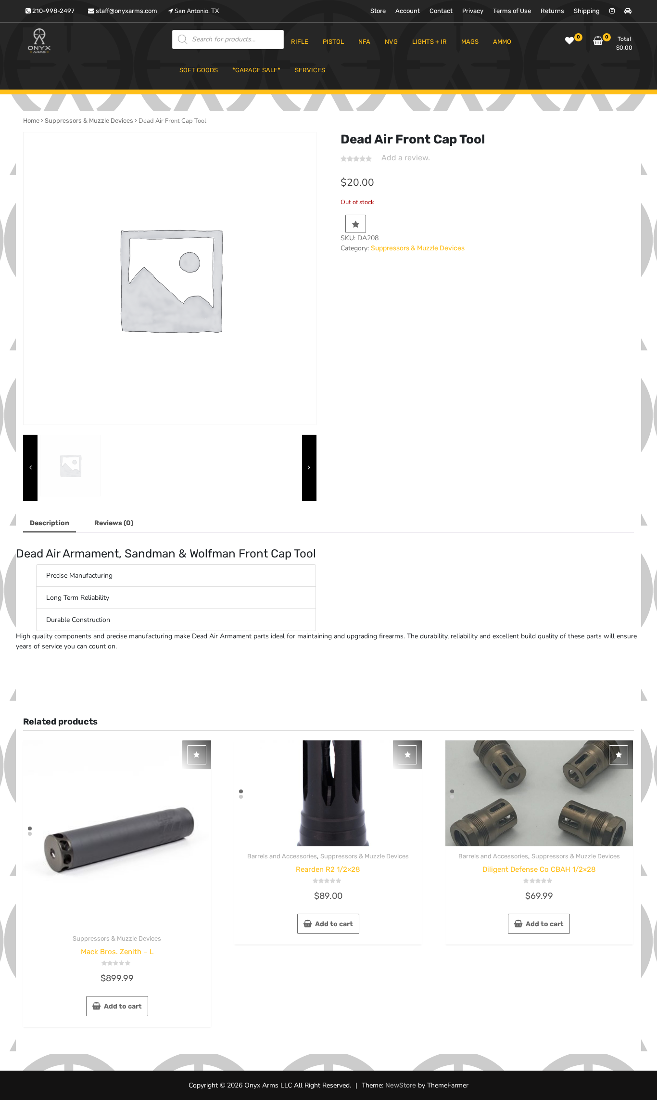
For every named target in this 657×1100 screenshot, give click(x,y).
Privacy (472, 10)
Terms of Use (512, 10)
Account (407, 10)
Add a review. (405, 157)
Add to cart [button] (123, 1006)
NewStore (400, 1085)
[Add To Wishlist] (355, 224)
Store (378, 10)
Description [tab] (49, 523)
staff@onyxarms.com (125, 10)
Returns (552, 10)
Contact (441, 10)
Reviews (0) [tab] (113, 523)
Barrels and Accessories (282, 856)
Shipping (587, 10)
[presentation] (30, 468)
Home (31, 120)
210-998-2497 (53, 10)
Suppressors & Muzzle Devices (89, 120)
